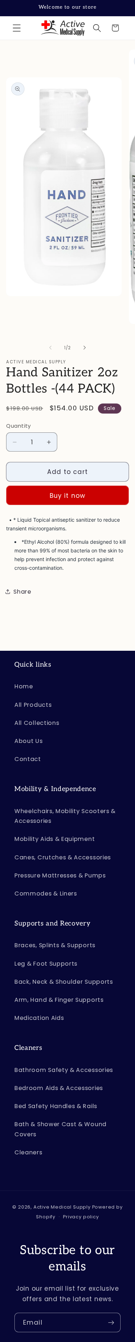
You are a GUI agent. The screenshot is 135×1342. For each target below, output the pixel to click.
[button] (17, 28)
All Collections (36, 723)
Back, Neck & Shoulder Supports (63, 982)
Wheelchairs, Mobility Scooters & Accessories (65, 816)
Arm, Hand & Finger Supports (59, 1000)
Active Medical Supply (62, 1207)
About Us (28, 741)
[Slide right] (85, 348)
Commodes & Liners (45, 893)
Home (23, 686)
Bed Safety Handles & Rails (55, 1106)
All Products (32, 705)
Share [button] (22, 591)
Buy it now (68, 495)
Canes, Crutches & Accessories (62, 857)
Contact (27, 759)
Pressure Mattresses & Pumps (60, 875)
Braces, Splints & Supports (54, 945)
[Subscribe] (111, 1322)
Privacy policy (81, 1217)
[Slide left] (50, 348)
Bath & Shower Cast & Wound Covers (60, 1129)
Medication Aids (39, 1018)
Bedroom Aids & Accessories (58, 1088)
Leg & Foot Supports (45, 964)
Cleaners (28, 1152)
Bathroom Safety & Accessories (63, 1070)
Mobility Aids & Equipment (54, 839)
